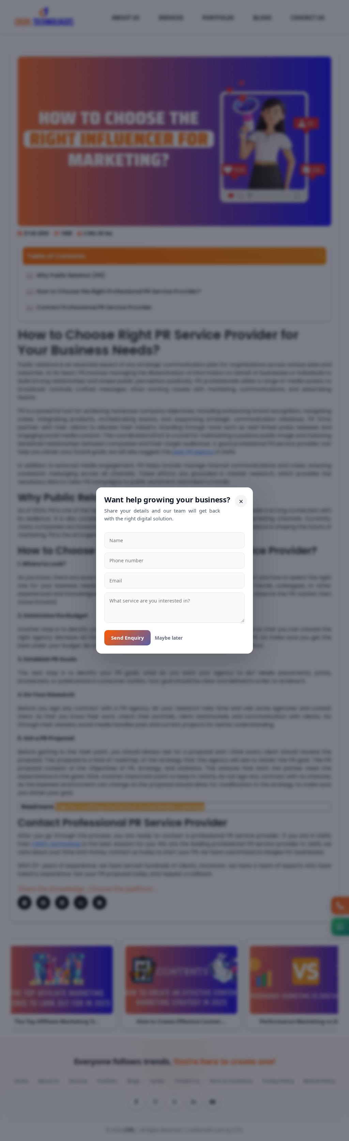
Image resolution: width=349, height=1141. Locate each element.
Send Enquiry (127, 637)
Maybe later (169, 638)
